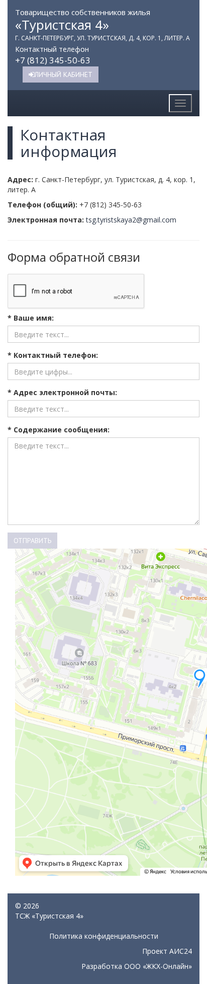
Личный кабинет (63, 74)
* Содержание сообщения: (59, 429)
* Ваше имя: (31, 318)
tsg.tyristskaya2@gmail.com (131, 219)
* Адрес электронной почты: (62, 392)
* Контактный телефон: (53, 355)
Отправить (32, 540)
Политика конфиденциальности (103, 936)
